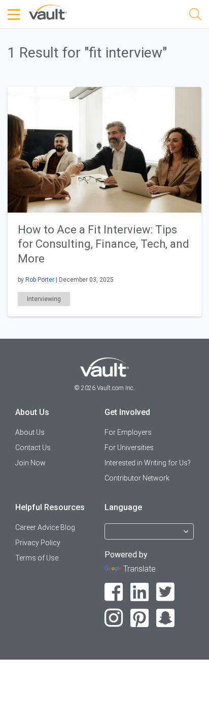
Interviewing (44, 299)
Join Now (30, 463)
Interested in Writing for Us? (147, 463)
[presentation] (104, 149)
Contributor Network (136, 478)
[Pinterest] (139, 618)
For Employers (128, 432)
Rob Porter (39, 279)
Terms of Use (36, 558)
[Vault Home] (48, 11)
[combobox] (149, 536)
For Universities (129, 447)
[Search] (195, 16)
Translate (139, 569)
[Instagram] (113, 618)
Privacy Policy (37, 543)
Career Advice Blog (45, 527)
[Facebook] (113, 592)
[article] (104, 201)
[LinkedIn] (139, 592)
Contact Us (33, 447)
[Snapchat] (165, 618)
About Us (30, 432)
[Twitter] (165, 592)
